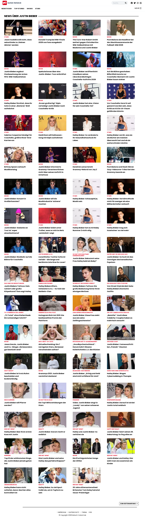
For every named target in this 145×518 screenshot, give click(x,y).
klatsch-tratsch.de (79, 515)
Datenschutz (74, 512)
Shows (30, 9)
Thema (84, 512)
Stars (37, 9)
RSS (90, 512)
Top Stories (19, 9)
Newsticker (6, 9)
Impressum (62, 512)
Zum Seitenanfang (128, 504)
